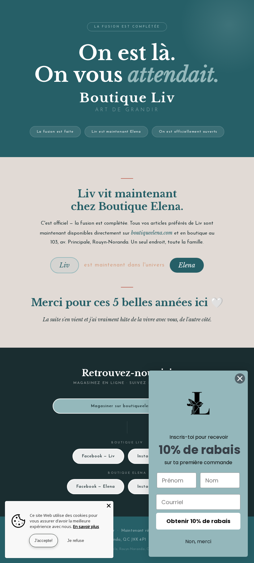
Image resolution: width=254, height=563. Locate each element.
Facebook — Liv (98, 456)
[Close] (109, 506)
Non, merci (198, 541)
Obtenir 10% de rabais (198, 521)
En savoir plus (86, 526)
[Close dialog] (239, 378)
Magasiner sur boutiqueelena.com (127, 406)
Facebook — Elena (95, 487)
